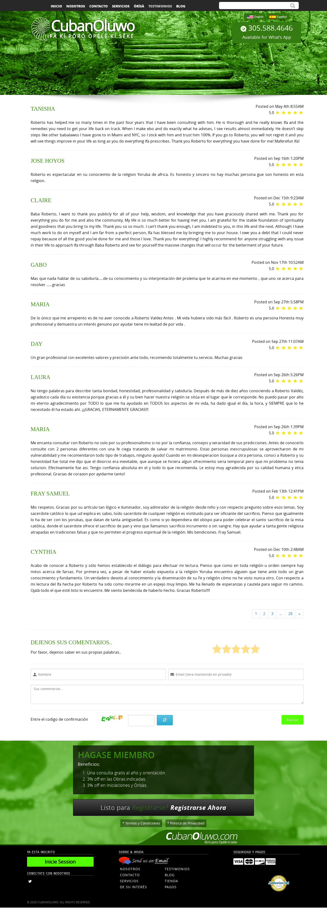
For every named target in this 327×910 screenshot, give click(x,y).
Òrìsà (139, 6)
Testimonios (160, 6)
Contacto (98, 6)
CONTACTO (130, 875)
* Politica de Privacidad (185, 823)
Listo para (163, 807)
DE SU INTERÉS (133, 887)
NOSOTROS (130, 869)
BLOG (170, 875)
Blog (180, 6)
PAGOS (171, 887)
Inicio (56, 6)
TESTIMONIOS (177, 869)
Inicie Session (60, 861)
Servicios (121, 6)
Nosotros (75, 6)
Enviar (292, 720)
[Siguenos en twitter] (30, 881)
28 (290, 613)
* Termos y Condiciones (141, 823)
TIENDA (171, 881)
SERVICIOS (129, 881)
